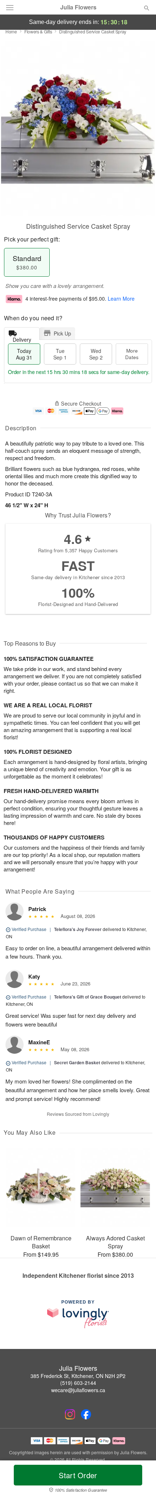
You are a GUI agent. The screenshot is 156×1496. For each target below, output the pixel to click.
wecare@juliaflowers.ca (78, 1390)
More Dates (132, 354)
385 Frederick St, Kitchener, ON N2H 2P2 (78, 1375)
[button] (140, 1480)
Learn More (121, 298)
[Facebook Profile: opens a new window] (86, 1414)
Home (11, 31)
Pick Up (62, 333)
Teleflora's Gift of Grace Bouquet (87, 996)
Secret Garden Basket (77, 1062)
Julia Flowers (78, 7)
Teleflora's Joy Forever (78, 929)
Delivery (22, 338)
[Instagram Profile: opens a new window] (70, 1414)
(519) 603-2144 (78, 1382)
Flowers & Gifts (38, 31)
